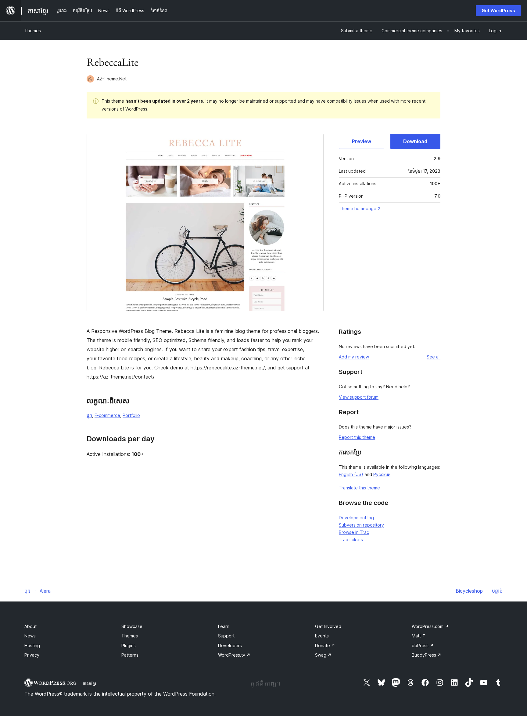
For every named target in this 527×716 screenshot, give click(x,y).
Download (415, 141)
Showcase (131, 626)
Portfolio (131, 415)
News (30, 635)
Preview (361, 141)
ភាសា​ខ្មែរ (89, 683)
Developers (230, 645)
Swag (323, 655)
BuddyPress (426, 655)
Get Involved (328, 626)
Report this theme (357, 437)
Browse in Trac (354, 532)
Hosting (32, 645)
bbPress (423, 645)
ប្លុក (89, 415)
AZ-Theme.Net (112, 78)
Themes (32, 30)
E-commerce (107, 415)
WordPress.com (430, 626)
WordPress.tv (234, 655)
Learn (223, 626)
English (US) (351, 474)
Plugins (128, 645)
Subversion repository (361, 524)
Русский (381, 474)
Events (322, 635)
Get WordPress (498, 10)
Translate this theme (359, 487)
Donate (325, 645)
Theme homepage (357, 208)
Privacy (31, 655)
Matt (419, 635)
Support (226, 635)
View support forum (358, 397)
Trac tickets (351, 539)
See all (433, 356)
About (30, 626)
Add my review (354, 356)
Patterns (129, 655)
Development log (356, 517)
